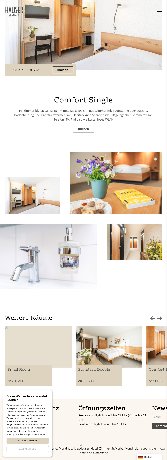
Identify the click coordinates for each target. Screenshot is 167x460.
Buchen (62, 70)
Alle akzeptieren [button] (27, 440)
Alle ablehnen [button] (27, 449)
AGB (163, 449)
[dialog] (27, 423)
